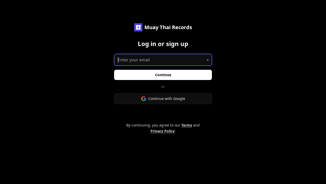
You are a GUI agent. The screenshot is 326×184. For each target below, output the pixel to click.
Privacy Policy (163, 131)
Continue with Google (166, 98)
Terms (186, 125)
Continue (163, 74)
